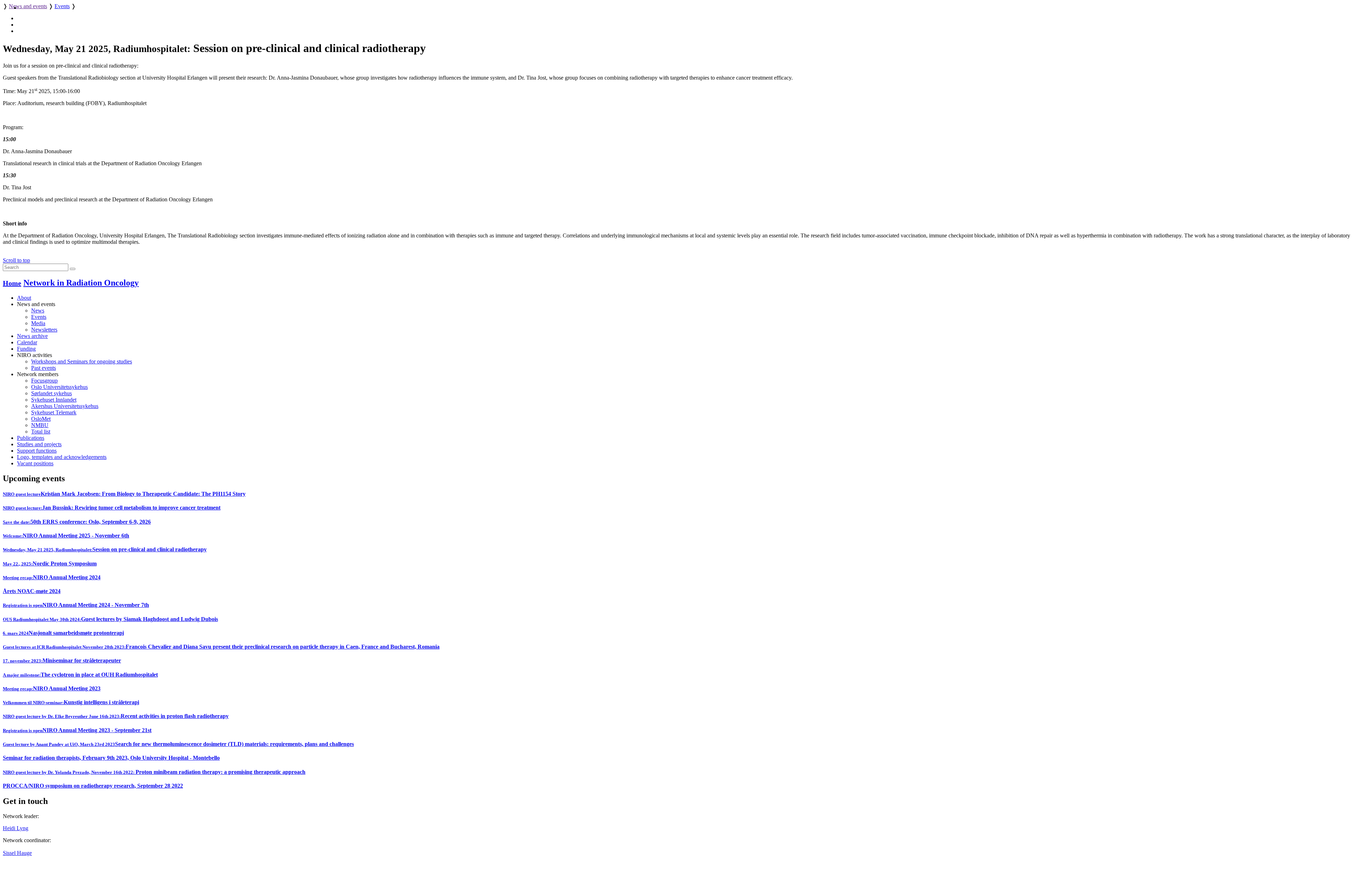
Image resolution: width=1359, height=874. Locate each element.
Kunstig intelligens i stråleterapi (71, 702)
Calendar (27, 342)
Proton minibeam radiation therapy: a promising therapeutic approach (154, 772)
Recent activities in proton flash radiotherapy (116, 716)
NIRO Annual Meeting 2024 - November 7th (76, 605)
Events (62, 6)
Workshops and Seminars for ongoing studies (81, 361)
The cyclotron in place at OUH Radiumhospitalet (80, 675)
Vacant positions (35, 463)
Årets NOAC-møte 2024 (32, 591)
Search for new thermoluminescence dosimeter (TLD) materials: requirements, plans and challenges (178, 744)
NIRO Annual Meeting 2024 (52, 577)
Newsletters (44, 330)
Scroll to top (16, 260)
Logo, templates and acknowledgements (62, 457)
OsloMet (41, 419)
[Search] (72, 269)
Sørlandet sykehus (51, 393)
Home (12, 283)
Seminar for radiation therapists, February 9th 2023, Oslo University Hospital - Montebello (111, 758)
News (37, 310)
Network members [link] (37, 374)
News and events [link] (36, 304)
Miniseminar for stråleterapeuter (62, 660)
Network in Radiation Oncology (81, 282)
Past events (43, 368)
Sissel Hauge (17, 853)
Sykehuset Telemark (53, 412)
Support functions (37, 451)
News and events (28, 6)
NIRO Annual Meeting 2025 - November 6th (66, 536)
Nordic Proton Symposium (50, 563)
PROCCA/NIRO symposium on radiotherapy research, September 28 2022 (93, 786)
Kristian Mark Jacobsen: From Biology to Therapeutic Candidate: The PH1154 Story (124, 494)
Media (38, 323)
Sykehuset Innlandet (53, 400)
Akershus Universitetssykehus (64, 406)
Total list (40, 432)
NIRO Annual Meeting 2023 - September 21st (77, 730)
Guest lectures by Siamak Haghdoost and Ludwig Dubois (110, 619)
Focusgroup (44, 381)
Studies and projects (39, 444)
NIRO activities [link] (34, 355)
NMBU (39, 425)
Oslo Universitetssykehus (59, 387)
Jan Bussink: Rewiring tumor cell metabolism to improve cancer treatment (111, 508)
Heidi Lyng (15, 828)
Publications (30, 438)
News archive (32, 336)
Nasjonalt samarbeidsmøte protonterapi (63, 633)
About (24, 298)
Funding (26, 349)
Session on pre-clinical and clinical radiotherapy (105, 549)
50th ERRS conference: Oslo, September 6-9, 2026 (77, 522)
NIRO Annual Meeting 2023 (52, 688)
